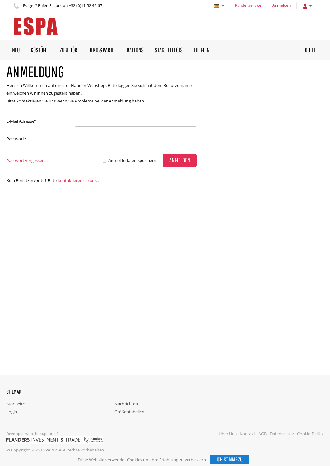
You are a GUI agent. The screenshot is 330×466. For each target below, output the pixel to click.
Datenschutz (282, 434)
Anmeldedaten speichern (132, 160)
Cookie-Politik (310, 434)
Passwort (16, 138)
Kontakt (247, 434)
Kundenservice (248, 5)
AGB (262, 434)
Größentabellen (129, 411)
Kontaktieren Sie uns (77, 180)
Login (11, 411)
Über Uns (228, 434)
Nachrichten (126, 404)
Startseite (15, 404)
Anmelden (281, 5)
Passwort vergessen (25, 160)
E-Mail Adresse (21, 121)
